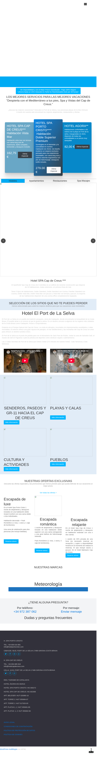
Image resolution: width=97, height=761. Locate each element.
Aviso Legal (9, 722)
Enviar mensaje (71, 611)
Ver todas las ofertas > (48, 493)
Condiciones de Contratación (18, 726)
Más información (11, 422)
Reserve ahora (11, 541)
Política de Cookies (13, 734)
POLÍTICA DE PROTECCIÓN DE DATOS (19, 730)
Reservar (90, 82)
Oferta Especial (25, 155)
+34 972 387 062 (25, 611)
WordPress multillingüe (8, 749)
